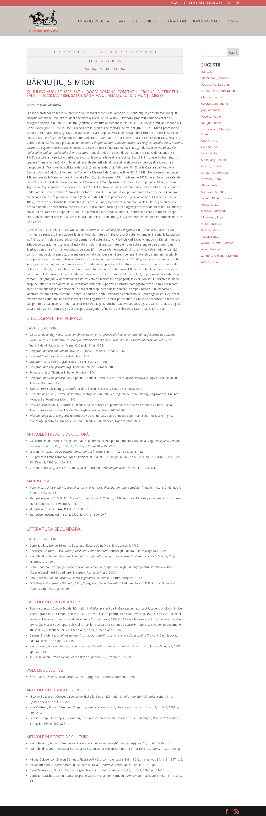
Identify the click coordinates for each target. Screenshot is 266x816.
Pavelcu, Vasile (211, 116)
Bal (101, 69)
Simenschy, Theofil (214, 160)
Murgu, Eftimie (211, 123)
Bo (107, 61)
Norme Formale (206, 21)
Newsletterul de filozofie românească (196, 3)
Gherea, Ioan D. (211, 97)
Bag (94, 69)
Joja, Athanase (211, 110)
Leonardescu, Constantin (218, 91)
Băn (108, 69)
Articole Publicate (95, 21)
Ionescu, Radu (210, 153)
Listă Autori (174, 21)
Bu (119, 61)
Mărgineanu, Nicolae (215, 78)
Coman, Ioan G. (211, 147)
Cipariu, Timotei (211, 166)
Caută (233, 52)
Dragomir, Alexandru (215, 173)
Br (113, 61)
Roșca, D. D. (209, 204)
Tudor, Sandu (210, 236)
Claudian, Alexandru (214, 211)
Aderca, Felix (209, 262)
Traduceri (232, 3)
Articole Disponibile (138, 21)
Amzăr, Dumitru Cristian (217, 243)
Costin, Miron (210, 141)
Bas (123, 69)
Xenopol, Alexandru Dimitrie (220, 256)
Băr (116, 69)
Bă (90, 61)
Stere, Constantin (212, 192)
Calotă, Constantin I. (214, 104)
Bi (96, 61)
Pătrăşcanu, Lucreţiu (215, 84)
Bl (101, 61)
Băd (87, 69)
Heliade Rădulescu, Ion (216, 198)
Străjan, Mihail (210, 230)
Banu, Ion (207, 72)
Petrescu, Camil (211, 179)
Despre (233, 21)
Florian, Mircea (211, 224)
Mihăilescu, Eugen (213, 217)
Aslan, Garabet (211, 249)
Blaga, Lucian (210, 185)
